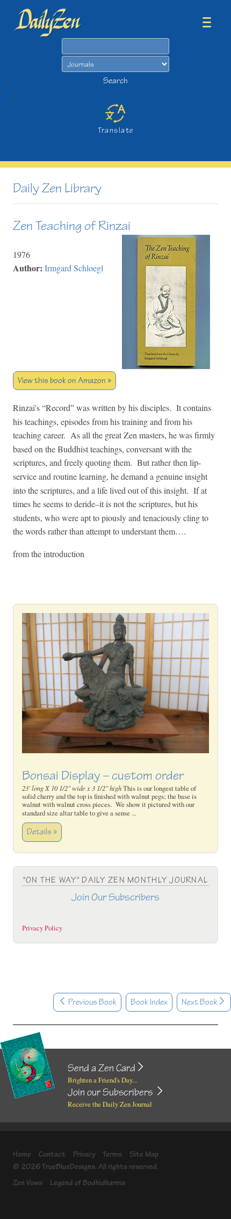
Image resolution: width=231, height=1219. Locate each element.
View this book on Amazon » (64, 381)
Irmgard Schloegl (74, 267)
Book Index (149, 1002)
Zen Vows (27, 1182)
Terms (112, 1154)
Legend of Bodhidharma (87, 1182)
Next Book (200, 1002)
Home (22, 1154)
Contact (52, 1154)
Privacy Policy (42, 928)
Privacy (84, 1154)
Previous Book (92, 1002)
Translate (116, 130)
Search (115, 81)
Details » (42, 832)
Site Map (143, 1154)
